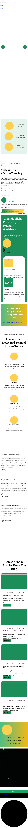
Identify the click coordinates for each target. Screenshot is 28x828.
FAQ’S (4, 796)
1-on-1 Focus (14, 382)
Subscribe (14, 791)
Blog (6, 770)
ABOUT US (6, 795)
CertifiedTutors (14, 361)
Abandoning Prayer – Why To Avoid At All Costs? (13, 595)
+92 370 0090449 (4, 781)
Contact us (7, 768)
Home (6, 762)
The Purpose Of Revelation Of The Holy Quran (12, 703)
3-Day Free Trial (14, 403)
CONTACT (6, 797)
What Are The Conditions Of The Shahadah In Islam (14, 630)
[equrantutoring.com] (1, 5)
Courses (7, 766)
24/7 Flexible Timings (14, 424)
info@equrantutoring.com (6, 778)
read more (7, 605)
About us (7, 764)
